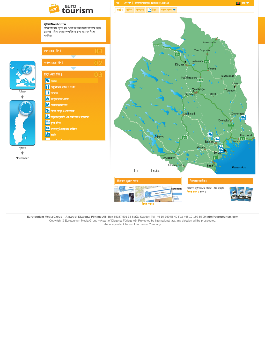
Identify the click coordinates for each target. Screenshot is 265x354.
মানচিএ (120, 9)
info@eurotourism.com (222, 216)
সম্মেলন (54, 93)
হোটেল (54, 81)
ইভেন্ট (53, 134)
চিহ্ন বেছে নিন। (53, 74)
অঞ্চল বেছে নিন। (54, 63)
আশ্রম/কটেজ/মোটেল (60, 99)
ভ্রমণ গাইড (166, 9)
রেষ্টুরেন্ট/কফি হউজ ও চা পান (63, 87)
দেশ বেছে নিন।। (54, 51)
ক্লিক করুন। (148, 203)
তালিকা (129, 9)
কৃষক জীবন (56, 122)
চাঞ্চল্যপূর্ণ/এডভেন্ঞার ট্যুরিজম (64, 128)
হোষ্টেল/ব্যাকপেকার (59, 105)
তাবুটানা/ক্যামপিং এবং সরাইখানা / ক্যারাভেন (70, 116)
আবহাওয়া (140, 9)
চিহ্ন (154, 9)
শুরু (117, 3)
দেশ (125, 3)
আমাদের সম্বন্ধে (152, 3)
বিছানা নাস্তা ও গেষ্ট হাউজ (63, 110)
